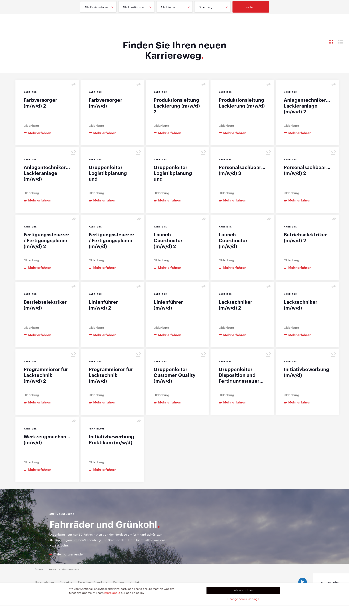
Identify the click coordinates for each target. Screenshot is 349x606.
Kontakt (135, 582)
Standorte (100, 582)
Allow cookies (243, 590)
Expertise (84, 582)
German (39, 569)
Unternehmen (44, 582)
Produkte (66, 582)
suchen (250, 7)
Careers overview (70, 569)
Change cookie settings (243, 599)
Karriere (52, 569)
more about (112, 593)
